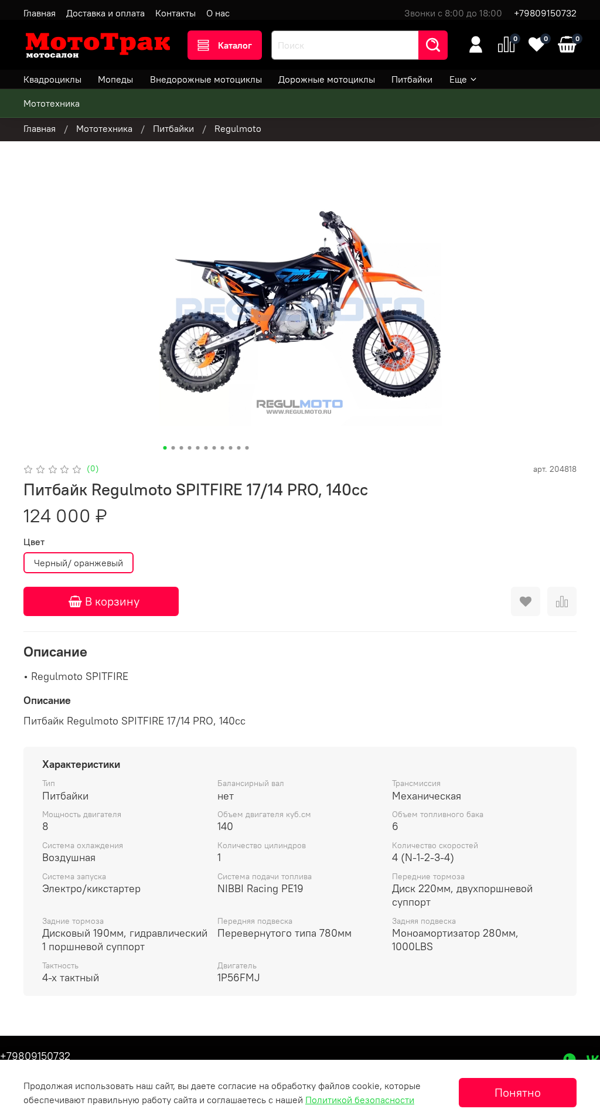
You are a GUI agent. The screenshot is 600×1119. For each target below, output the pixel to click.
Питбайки (411, 79)
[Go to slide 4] (190, 448)
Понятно (518, 1092)
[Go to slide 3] (181, 448)
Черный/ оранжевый (78, 563)
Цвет (34, 541)
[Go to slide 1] (165, 448)
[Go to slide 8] (222, 448)
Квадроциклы (52, 79)
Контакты (175, 13)
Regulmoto (237, 128)
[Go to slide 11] (247, 448)
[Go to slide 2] (173, 448)
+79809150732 (545, 13)
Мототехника (51, 103)
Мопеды (115, 79)
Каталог (235, 45)
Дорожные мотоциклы (326, 79)
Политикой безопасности (359, 1100)
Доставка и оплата (105, 13)
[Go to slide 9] (231, 448)
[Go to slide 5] (198, 448)
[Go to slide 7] (214, 448)
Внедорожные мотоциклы (206, 79)
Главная (39, 13)
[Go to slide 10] (239, 448)
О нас (218, 13)
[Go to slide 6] (206, 448)
